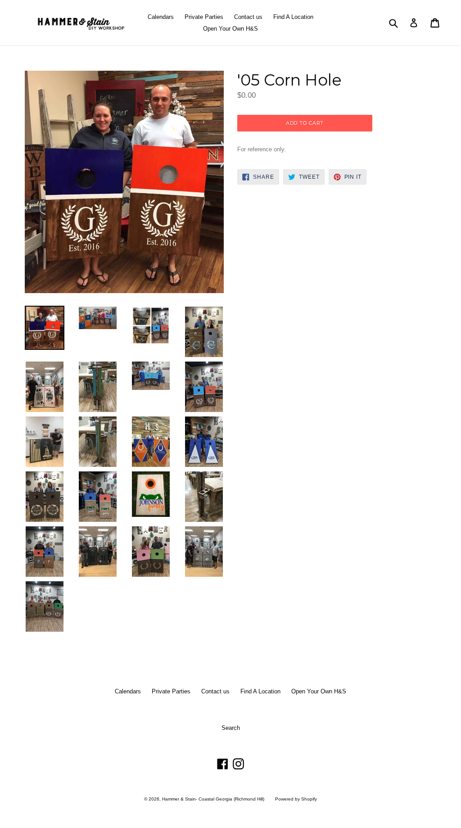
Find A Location (293, 17)
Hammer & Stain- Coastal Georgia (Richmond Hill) (213, 798)
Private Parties (204, 17)
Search (230, 727)
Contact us (248, 17)
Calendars (161, 17)
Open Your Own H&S (230, 28)
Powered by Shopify (296, 798)
